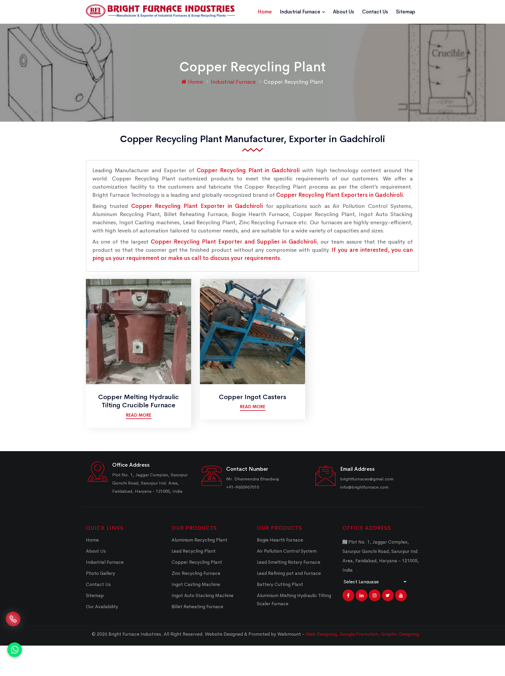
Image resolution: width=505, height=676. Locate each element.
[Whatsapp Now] (14, 649)
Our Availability (102, 606)
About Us (343, 12)
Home (265, 12)
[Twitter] (388, 595)
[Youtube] (401, 595)
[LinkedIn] (361, 595)
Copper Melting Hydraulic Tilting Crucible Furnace (138, 401)
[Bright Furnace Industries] (160, 11)
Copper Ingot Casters (252, 397)
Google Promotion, (360, 634)
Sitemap (405, 12)
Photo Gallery (100, 573)
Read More (138, 415)
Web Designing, (322, 634)
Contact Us (375, 12)
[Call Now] (13, 623)
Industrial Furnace (300, 12)
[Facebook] (348, 595)
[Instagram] (375, 595)
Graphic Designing (400, 634)
